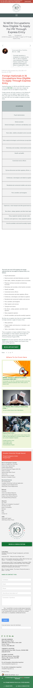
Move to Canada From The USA (9, 464)
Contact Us (4, 513)
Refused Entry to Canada (8, 475)
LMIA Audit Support (6, 518)
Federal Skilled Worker (7, 467)
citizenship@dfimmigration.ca (9, 664)
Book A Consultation (7, 507)
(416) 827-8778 (6, 651)
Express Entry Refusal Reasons (9, 496)
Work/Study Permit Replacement (10, 486)
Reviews (4, 509)
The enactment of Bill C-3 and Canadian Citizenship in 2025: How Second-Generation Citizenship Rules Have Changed (16, 563)
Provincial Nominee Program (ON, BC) (11, 469)
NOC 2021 (10, 88)
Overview (4, 491)
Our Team (4, 502)
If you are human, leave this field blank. (11, 625)
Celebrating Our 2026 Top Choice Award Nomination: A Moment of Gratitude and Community (15, 566)
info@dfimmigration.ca (8, 668)
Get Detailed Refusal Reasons (9, 497)
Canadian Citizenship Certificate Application (12, 483)
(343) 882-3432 (6, 659)
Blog (3, 510)
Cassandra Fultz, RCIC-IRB (16, 70)
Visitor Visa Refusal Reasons (9, 492)
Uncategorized (17, 35)
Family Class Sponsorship (8, 466)
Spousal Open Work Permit (8, 472)
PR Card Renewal (6, 481)
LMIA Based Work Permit (8, 520)
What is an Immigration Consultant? (10, 504)
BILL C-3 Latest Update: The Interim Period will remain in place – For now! (16, 570)
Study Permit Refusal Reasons (9, 494)
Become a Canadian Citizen (8, 477)
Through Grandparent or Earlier (10, 456)
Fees (3, 512)
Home (9, 35)
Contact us (5, 339)
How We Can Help (6, 505)
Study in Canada (6, 470)
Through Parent (6, 457)
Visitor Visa (4, 474)
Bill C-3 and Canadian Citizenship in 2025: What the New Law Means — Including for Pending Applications (17, 559)
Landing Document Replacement (10, 484)
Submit (5, 620)
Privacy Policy (5, 671)
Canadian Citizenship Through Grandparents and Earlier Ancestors (15, 553)
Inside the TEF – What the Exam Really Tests (13, 556)
